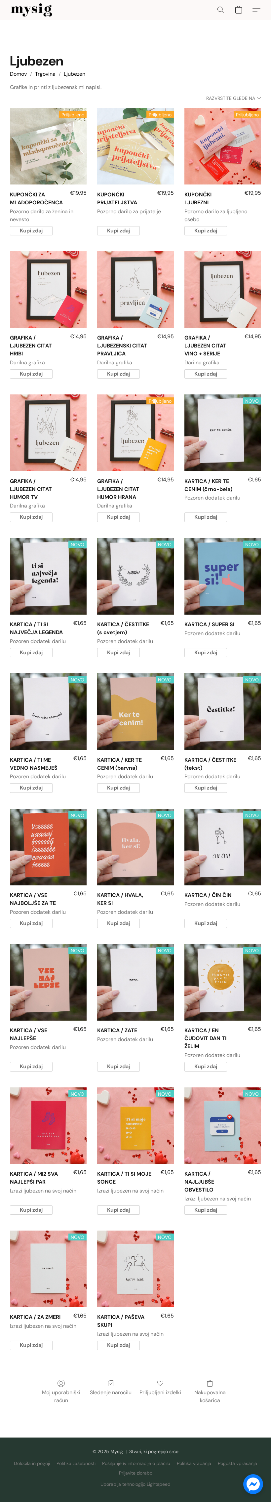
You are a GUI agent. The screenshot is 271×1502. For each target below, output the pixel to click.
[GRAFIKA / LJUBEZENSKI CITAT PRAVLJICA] (135, 289)
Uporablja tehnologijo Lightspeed (135, 1484)
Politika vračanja (194, 1463)
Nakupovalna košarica (210, 1396)
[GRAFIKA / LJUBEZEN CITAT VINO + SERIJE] (222, 289)
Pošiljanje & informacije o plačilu (136, 1463)
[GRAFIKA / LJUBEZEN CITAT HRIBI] (48, 289)
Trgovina (45, 73)
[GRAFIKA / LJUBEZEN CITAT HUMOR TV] (48, 432)
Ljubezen (74, 73)
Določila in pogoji (32, 1463)
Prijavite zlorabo (135, 1473)
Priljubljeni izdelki (160, 1392)
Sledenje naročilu (111, 1392)
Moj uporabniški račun (61, 1396)
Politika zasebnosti (76, 1463)
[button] (31, 10)
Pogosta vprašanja (237, 1463)
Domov (18, 73)
